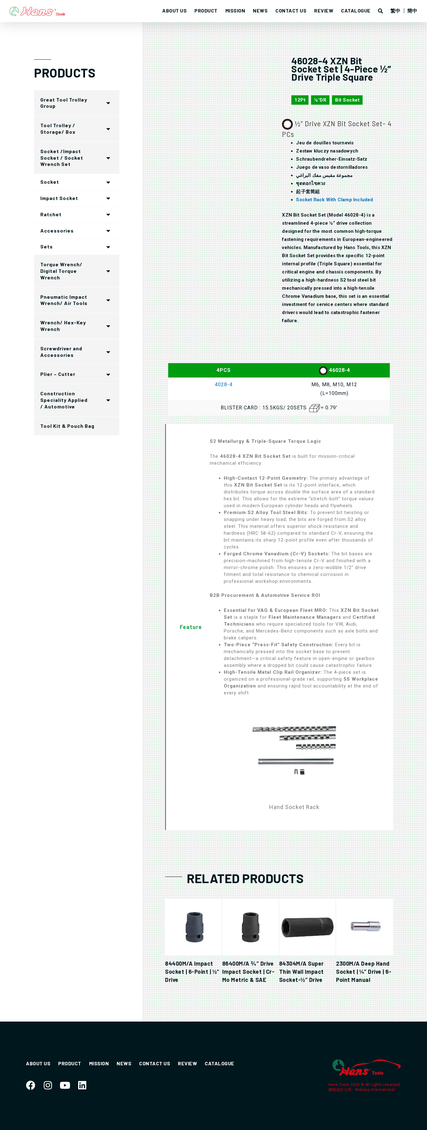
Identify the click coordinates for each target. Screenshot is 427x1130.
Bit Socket (347, 100)
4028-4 (224, 385)
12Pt (299, 100)
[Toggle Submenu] (108, 103)
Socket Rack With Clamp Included (334, 199)
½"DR (320, 100)
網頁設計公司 (341, 1090)
